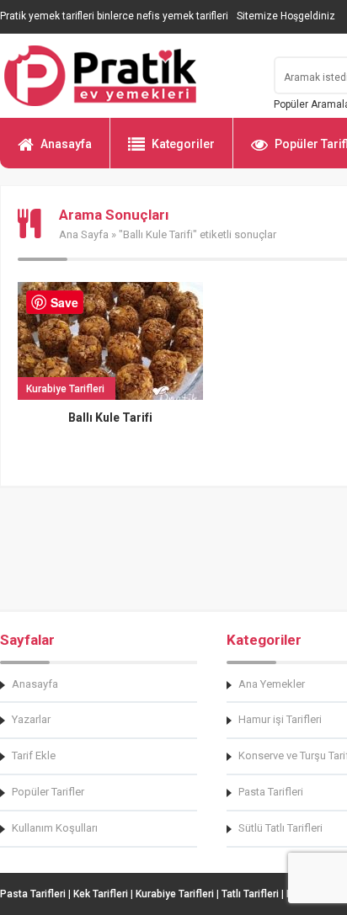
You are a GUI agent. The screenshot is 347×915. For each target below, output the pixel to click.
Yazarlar (31, 719)
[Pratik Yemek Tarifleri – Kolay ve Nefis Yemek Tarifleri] (126, 76)
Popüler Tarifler (48, 791)
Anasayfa (66, 144)
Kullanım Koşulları (55, 828)
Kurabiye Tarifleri (175, 894)
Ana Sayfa (84, 234)
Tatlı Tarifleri (250, 894)
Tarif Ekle (34, 755)
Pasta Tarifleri (33, 894)
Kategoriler (183, 144)
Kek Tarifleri (100, 894)
